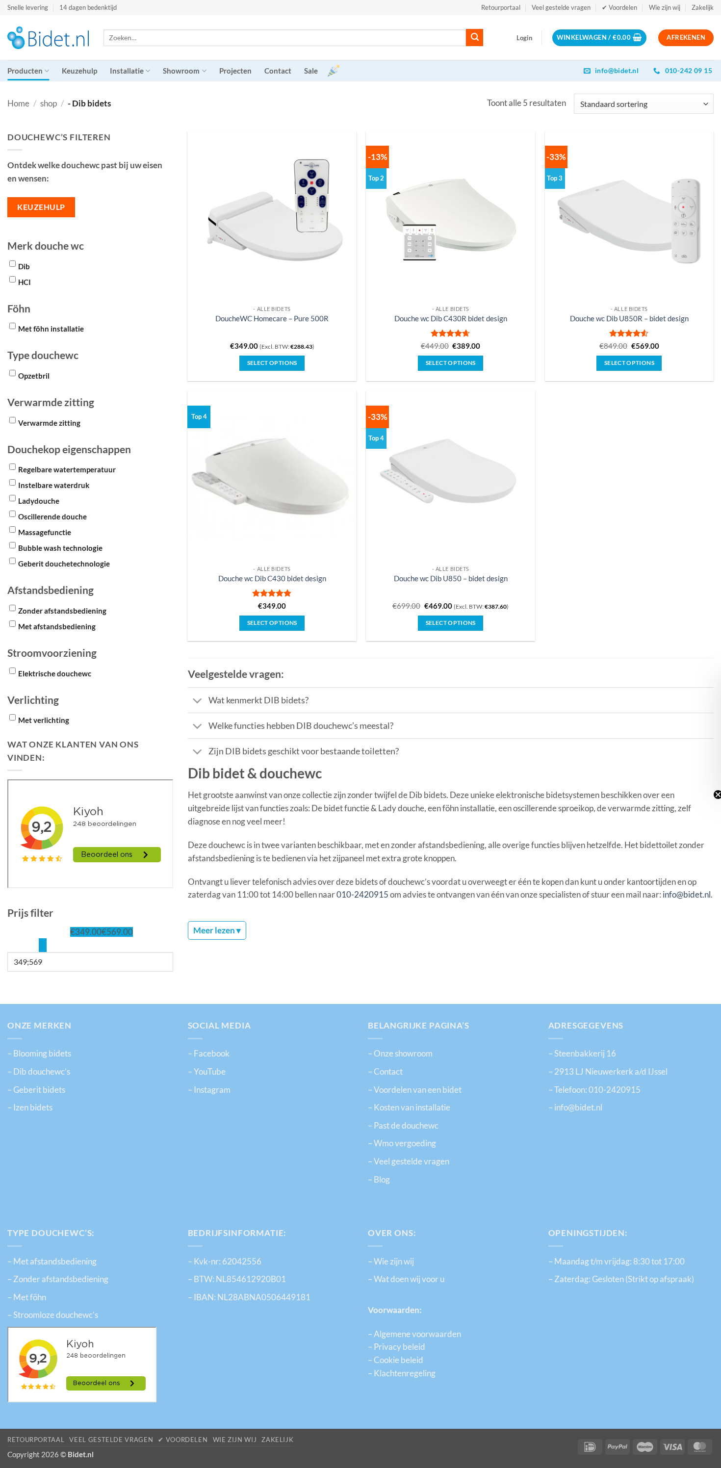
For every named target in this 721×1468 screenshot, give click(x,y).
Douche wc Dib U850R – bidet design (629, 318)
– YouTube (207, 1072)
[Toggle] (198, 701)
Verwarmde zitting (49, 422)
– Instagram (209, 1090)
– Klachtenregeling (402, 1373)
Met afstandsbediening (57, 626)
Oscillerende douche (52, 516)
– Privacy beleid (396, 1347)
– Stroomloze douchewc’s (52, 1315)
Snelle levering (27, 7)
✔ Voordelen (619, 7)
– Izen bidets (29, 1107)
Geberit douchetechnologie (64, 563)
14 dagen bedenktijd (88, 7)
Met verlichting (43, 720)
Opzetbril (34, 375)
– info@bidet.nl (575, 1107)
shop (48, 103)
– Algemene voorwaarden (414, 1334)
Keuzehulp (79, 70)
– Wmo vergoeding (402, 1143)
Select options (451, 362)
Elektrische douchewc (54, 673)
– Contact (385, 1072)
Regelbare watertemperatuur (67, 469)
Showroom (181, 70)
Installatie (127, 70)
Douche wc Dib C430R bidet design (450, 318)
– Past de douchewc (403, 1126)
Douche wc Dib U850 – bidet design (451, 578)
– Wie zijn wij (391, 1261)
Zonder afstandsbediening (62, 610)
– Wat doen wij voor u (406, 1279)
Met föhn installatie (51, 328)
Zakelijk (703, 7)
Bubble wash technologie (60, 547)
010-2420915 (362, 895)
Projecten (235, 70)
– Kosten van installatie (409, 1107)
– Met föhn (26, 1297)
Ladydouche (38, 500)
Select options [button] (272, 362)
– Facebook (209, 1053)
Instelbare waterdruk (53, 485)
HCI (24, 282)
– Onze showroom (400, 1053)
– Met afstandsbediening (52, 1261)
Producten (25, 70)
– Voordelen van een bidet (415, 1090)
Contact (277, 70)
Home (18, 103)
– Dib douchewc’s (38, 1072)
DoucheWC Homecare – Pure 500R (272, 318)
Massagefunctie (44, 532)
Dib (24, 266)
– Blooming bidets (39, 1053)
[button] (524, 38)
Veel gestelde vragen (561, 7)
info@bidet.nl (687, 895)
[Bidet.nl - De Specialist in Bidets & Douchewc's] (48, 37)
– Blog (379, 1180)
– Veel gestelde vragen (408, 1161)
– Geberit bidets (36, 1090)
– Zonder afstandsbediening (57, 1279)
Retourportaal (500, 7)
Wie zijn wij (664, 7)
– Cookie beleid (395, 1360)
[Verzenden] (474, 37)
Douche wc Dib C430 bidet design (272, 578)
